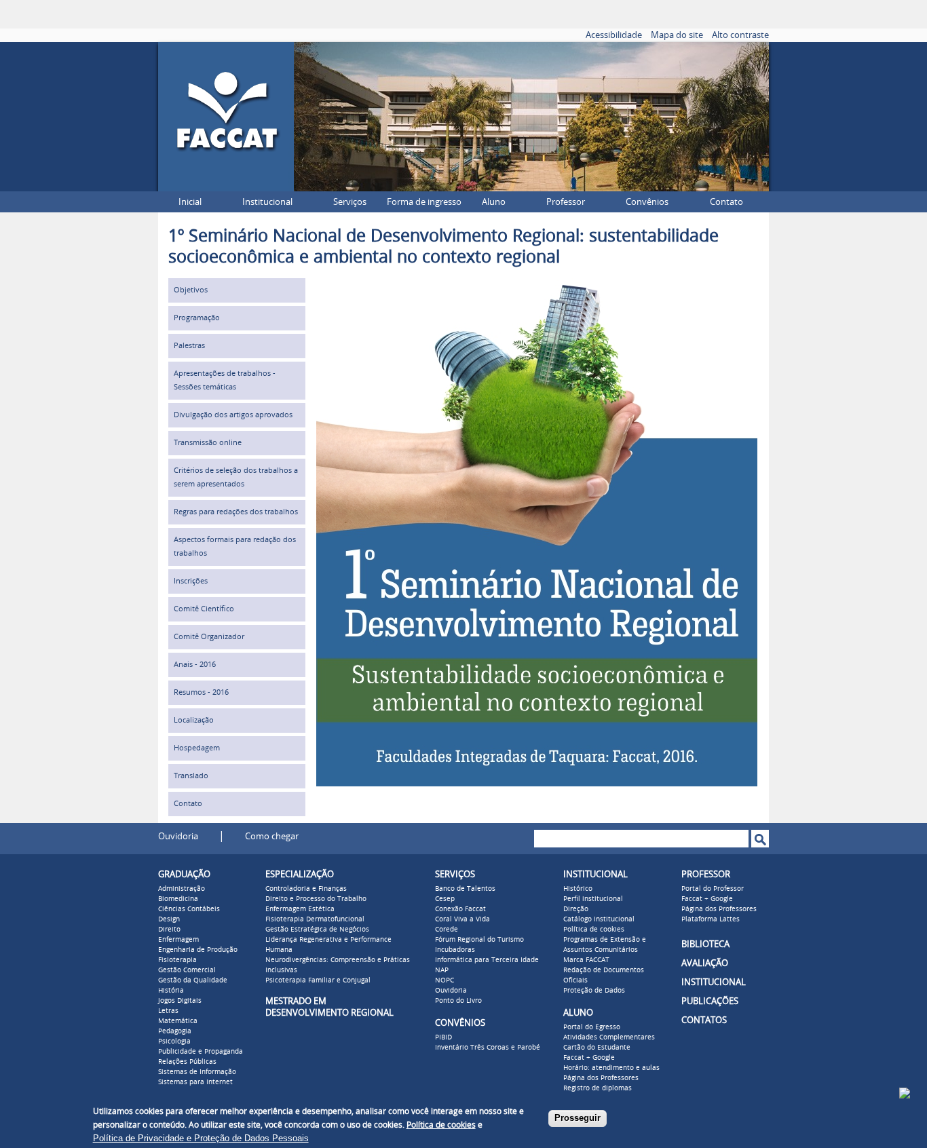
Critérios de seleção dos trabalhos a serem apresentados (236, 477)
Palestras (189, 345)
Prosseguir (577, 1118)
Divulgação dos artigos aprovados (233, 414)
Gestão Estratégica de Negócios (317, 929)
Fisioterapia (177, 960)
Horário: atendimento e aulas (611, 1068)
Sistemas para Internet (195, 1082)
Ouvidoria (178, 836)
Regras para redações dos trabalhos (236, 512)
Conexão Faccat (460, 909)
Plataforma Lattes (710, 919)
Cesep (445, 899)
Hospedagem (197, 748)
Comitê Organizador (209, 636)
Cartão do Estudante (596, 1048)
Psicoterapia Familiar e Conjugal (318, 980)
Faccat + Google (589, 1058)
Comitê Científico (204, 609)
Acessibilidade (614, 35)
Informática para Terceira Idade (487, 960)
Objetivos (191, 290)
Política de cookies (593, 929)
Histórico (577, 889)
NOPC (444, 980)
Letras (168, 1011)
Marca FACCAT (586, 960)
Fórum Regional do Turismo (479, 940)
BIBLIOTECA (705, 944)
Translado (191, 775)
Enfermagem (178, 940)
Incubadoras (455, 950)
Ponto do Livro (458, 1001)
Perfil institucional (593, 899)
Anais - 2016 (195, 664)
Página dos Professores (601, 1078)
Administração (181, 889)
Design (169, 919)
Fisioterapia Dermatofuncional (314, 919)
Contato (726, 202)
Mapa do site (677, 35)
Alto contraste (740, 35)
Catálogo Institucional (599, 919)
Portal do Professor (712, 889)
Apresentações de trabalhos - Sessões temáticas (225, 380)
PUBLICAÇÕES (709, 1001)
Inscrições (191, 581)
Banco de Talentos (465, 889)
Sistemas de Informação (197, 1072)
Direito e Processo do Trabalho (315, 899)
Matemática (177, 1021)
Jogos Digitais (180, 1001)
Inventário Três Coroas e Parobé (487, 1048)
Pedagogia (174, 1031)
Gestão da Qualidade (192, 980)
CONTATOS (704, 1020)
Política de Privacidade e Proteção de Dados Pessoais (201, 1138)
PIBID (443, 1037)
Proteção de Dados (594, 991)
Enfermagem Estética (300, 909)
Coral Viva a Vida (462, 919)
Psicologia (174, 1041)
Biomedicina (178, 899)
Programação (197, 317)
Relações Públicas (187, 1062)
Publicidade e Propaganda (200, 1052)
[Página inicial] (226, 187)
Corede (446, 929)
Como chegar (272, 836)
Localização (194, 720)
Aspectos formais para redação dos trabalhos (235, 546)
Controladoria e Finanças (306, 889)
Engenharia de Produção (198, 950)
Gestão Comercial (187, 970)
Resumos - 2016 (201, 692)
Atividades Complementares (609, 1037)
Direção (575, 909)
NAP (442, 970)
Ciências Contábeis (189, 909)
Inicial (190, 202)
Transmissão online (208, 442)
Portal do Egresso (591, 1027)
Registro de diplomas (597, 1088)
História (171, 991)
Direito (169, 929)
